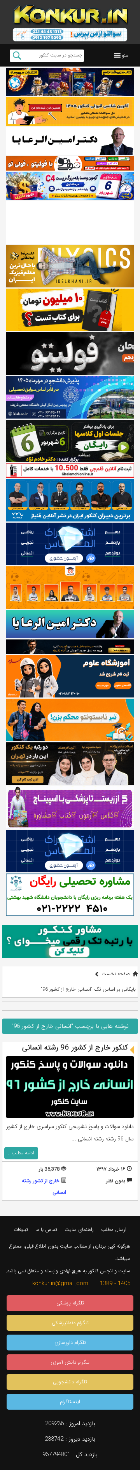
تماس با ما (46, 1230)
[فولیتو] (70, 163)
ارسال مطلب (113, 1230)
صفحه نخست (116, 974)
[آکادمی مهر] (70, 587)
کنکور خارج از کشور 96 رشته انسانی (75, 1047)
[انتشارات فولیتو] (70, 353)
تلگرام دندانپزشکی (70, 1323)
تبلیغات (21, 1230)
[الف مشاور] (70, 720)
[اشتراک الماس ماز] (70, 544)
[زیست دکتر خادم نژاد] (70, 186)
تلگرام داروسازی (70, 1342)
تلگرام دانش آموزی (70, 1362)
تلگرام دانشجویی (70, 1382)
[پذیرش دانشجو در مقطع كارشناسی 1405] (70, 397)
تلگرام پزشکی (70, 1303)
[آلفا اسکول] (70, 222)
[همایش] (70, 763)
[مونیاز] (70, 500)
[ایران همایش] (70, 894)
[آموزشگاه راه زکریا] (70, 646)
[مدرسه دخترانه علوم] (70, 676)
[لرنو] (70, 310)
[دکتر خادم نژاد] (70, 441)
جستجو (17, 56)
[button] (125, 55)
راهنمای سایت (79, 1230)
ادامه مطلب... (21, 1153)
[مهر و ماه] (70, 82)
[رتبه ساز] (70, 141)
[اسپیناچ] (70, 807)
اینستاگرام (70, 1402)
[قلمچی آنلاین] (70, 470)
